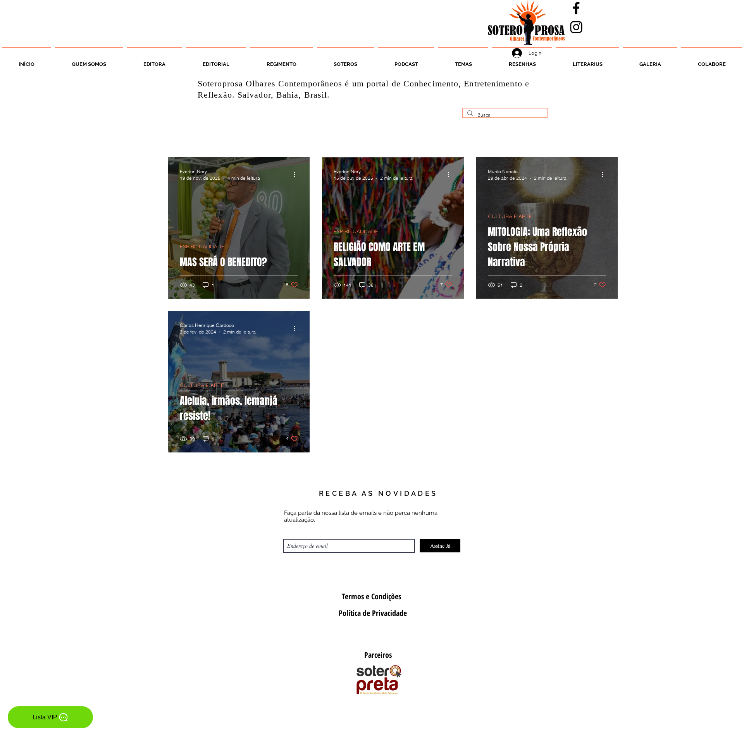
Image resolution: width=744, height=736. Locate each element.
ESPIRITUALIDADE (202, 246)
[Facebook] (576, 8)
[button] (345, 60)
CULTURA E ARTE (510, 216)
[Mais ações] (296, 174)
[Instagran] (576, 27)
